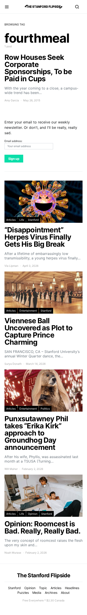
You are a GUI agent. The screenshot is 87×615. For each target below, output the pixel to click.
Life (21, 219)
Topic (43, 588)
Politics (45, 408)
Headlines (72, 588)
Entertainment (28, 310)
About (65, 592)
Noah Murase (12, 552)
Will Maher (11, 469)
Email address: (13, 141)
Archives (51, 592)
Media (36, 592)
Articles (11, 219)
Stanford (33, 219)
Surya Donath (13, 363)
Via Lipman (11, 265)
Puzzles (23, 592)
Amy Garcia (11, 100)
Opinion (32, 513)
